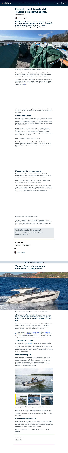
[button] (52, 380)
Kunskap (29, 3)
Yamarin (38, 332)
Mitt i (25, 84)
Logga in (58, 3)
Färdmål (23, 3)
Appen (34, 3)
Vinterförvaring (26, 245)
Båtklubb (18, 245)
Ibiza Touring (36, 412)
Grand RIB (27, 333)
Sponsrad (18, 439)
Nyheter (40, 3)
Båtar (18, 3)
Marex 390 (30, 343)
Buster (34, 332)
